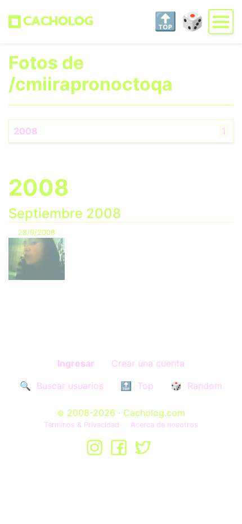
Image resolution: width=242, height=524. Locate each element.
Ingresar (76, 363)
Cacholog (58, 21)
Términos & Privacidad (81, 425)
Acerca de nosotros (164, 425)
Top (145, 385)
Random (204, 385)
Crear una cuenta (148, 363)
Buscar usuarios (70, 385)
